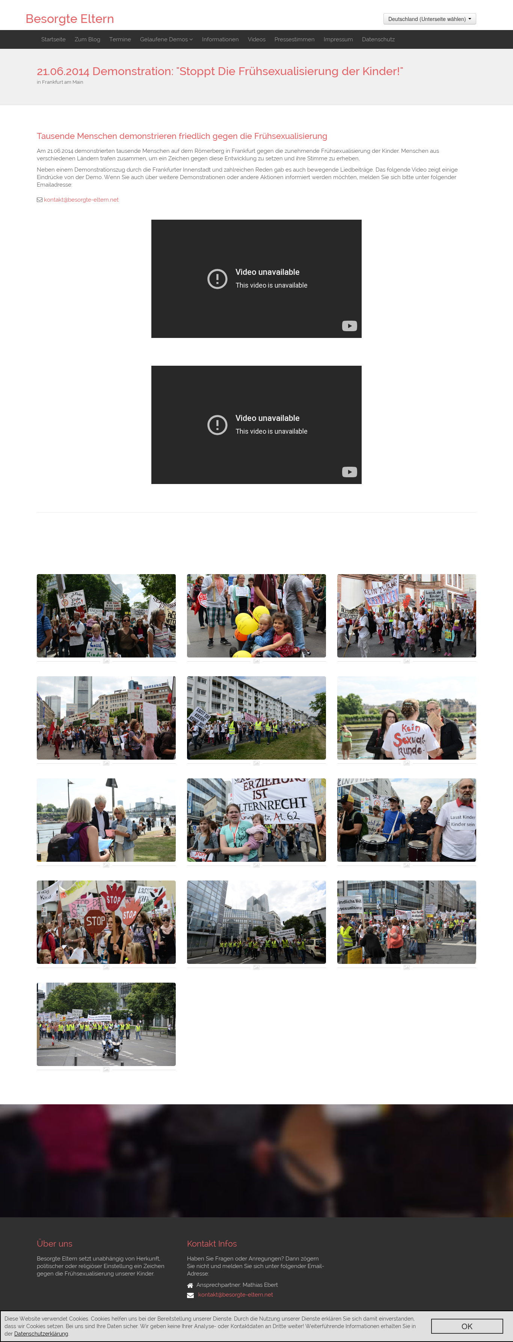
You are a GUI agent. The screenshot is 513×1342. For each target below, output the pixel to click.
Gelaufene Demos (164, 39)
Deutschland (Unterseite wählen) (428, 19)
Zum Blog (87, 39)
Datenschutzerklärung (41, 1334)
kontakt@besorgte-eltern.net (81, 199)
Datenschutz (378, 39)
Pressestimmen (295, 39)
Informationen (220, 39)
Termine (120, 39)
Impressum (338, 39)
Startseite (53, 39)
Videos (257, 39)
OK (467, 1326)
